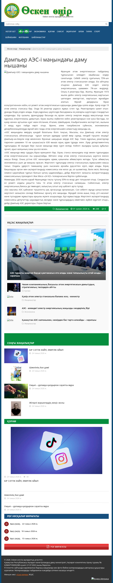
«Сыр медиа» (22, 574)
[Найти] (106, 24)
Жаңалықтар (25, 31)
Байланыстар (38, 37)
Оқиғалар (71, 31)
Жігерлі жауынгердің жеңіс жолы (46, 402)
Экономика (40, 31)
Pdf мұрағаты (58, 546)
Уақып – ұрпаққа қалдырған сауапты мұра (51, 385)
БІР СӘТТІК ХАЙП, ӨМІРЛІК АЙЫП (46, 349)
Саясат (60, 31)
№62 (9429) (15, 531)
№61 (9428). (15, 538)
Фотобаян (24, 37)
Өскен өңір (38, 10)
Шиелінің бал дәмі (39, 367)
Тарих (89, 31)
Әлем (81, 31)
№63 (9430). (15, 524)
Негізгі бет (11, 31)
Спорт (97, 31)
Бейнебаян (10, 37)
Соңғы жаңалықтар (20, 343)
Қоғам (51, 31)
